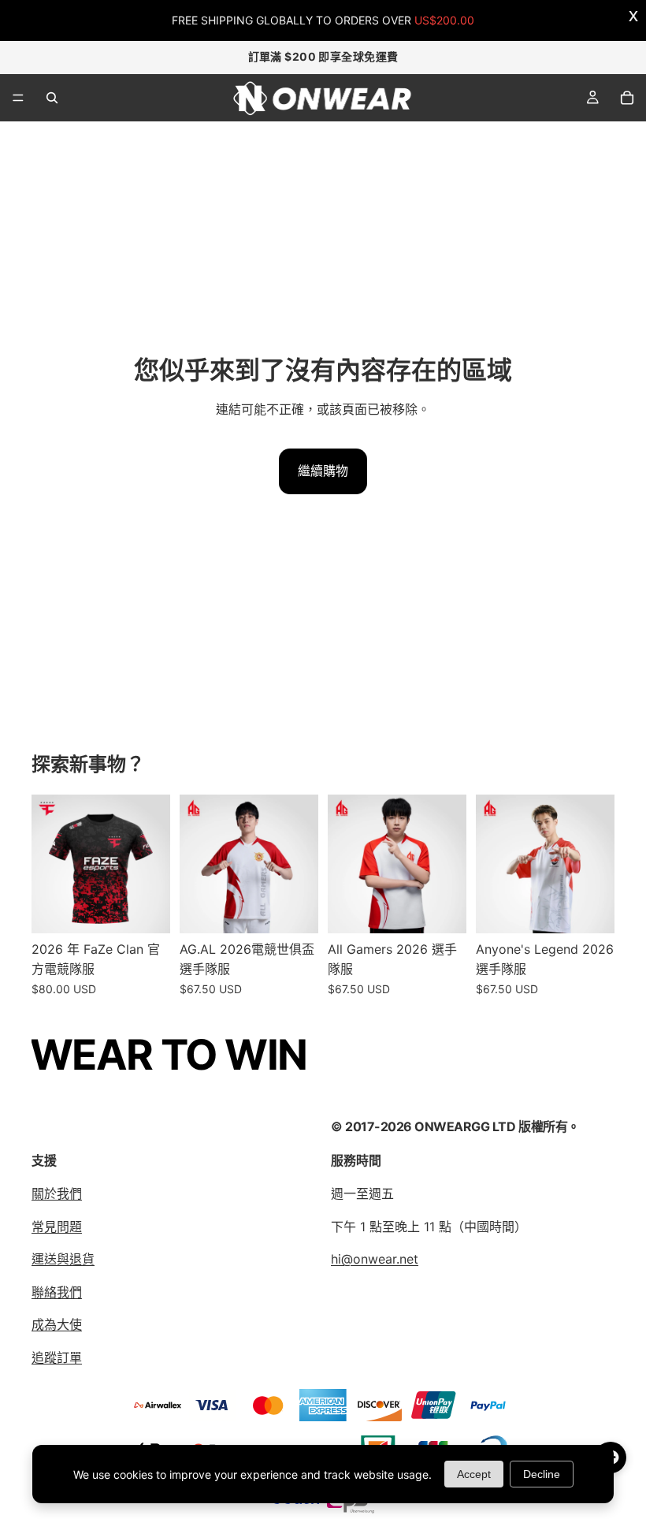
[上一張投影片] (197, 864)
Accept (474, 1474)
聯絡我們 (57, 1292)
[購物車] (627, 97)
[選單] (18, 98)
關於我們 (57, 1193)
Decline (541, 1474)
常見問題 (57, 1226)
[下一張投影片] (301, 864)
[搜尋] (52, 97)
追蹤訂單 (57, 1357)
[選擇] (146, 909)
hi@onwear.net (374, 1259)
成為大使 (57, 1325)
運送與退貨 (63, 1259)
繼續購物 (323, 470)
